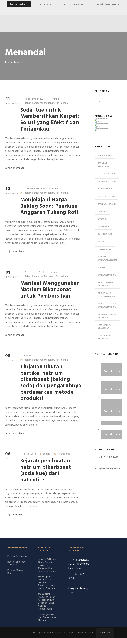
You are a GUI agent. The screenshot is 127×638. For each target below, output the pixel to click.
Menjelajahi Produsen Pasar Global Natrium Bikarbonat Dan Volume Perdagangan (46, 601)
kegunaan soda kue (107, 204)
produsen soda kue (107, 181)
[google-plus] (108, 10)
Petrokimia (62, 103)
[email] (96, 10)
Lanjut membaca (14, 168)
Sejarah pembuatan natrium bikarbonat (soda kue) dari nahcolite (45, 470)
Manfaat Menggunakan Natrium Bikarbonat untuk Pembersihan (50, 289)
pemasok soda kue (106, 196)
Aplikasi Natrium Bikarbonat (106, 284)
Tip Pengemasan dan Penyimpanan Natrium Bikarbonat (47, 618)
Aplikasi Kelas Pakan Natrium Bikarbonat (108, 305)
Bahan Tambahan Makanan (39, 103)
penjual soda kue (106, 189)
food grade (103, 226)
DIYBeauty (102, 219)
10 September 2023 (34, 189)
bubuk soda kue (105, 155)
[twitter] (119, 10)
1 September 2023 (34, 272)
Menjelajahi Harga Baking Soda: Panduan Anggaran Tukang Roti (49, 206)
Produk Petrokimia (17, 556)
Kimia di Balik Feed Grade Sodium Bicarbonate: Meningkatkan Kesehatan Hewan (47, 565)
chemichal (102, 211)
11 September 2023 (34, 99)
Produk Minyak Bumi (15, 571)
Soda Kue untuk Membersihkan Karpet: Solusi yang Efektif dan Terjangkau (49, 119)
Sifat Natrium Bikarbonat (104, 327)
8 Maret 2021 (31, 356)
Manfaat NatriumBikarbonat (107, 258)
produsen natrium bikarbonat (107, 316)
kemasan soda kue (106, 173)
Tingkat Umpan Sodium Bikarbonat (107, 295)
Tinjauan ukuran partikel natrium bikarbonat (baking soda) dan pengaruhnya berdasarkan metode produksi (50, 383)
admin (54, 272)
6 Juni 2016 (30, 454)
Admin (55, 99)
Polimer (101, 267)
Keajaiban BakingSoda (103, 165)
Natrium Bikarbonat (108, 275)
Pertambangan (105, 249)
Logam (101, 241)
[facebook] (102, 10)
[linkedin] (114, 10)
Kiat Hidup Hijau (105, 234)
